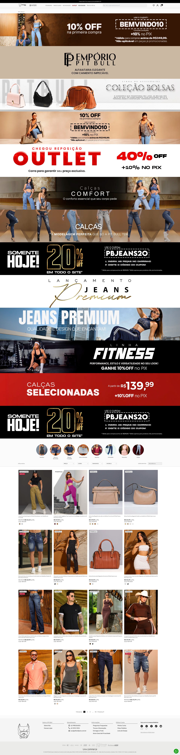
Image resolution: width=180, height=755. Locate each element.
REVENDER (81, 5)
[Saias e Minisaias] (83, 450)
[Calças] (138, 450)
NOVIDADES (67, 5)
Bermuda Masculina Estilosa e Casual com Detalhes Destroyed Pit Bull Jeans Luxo (140, 696)
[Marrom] (57, 524)
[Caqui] (20, 524)
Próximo (100, 712)
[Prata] (92, 584)
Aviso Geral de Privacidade (101, 733)
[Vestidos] (41, 450)
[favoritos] (154, 5)
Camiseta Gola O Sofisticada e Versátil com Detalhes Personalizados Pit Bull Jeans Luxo (70, 636)
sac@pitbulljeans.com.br (78, 731)
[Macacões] (124, 450)
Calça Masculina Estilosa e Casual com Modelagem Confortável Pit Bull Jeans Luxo (105, 696)
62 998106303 (75, 725)
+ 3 (97, 524)
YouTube (161, 726)
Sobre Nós (47, 725)
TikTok (156, 726)
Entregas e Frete (98, 731)
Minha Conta (121, 725)
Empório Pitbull (33, 5)
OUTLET (74, 5)
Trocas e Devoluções (99, 728)
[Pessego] (57, 584)
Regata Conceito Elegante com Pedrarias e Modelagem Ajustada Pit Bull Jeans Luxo (70, 696)
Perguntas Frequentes (100, 725)
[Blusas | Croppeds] (69, 450)
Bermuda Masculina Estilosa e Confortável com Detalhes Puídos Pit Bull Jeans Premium (34, 576)
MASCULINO (57, 5)
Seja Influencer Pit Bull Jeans (147, 732)
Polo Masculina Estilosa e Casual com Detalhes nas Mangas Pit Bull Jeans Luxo (34, 696)
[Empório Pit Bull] (142, 726)
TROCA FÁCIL (91, 5)
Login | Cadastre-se (157, 5)
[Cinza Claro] (22, 524)
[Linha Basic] (110, 450)
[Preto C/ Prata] (55, 704)
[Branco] (125, 584)
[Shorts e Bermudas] (55, 450)
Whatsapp (176, 751)
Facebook (151, 726)
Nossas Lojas (48, 728)
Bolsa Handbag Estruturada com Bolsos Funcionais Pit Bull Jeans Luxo (104, 516)
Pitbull (22, 5)
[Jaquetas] (96, 450)
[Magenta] (55, 524)
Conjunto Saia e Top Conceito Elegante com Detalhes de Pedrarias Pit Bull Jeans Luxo (141, 576)
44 (95, 712)
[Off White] (130, 524)
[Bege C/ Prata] (57, 704)
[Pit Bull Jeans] (146, 726)
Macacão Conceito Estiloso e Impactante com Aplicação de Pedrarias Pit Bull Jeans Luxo (70, 576)
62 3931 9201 (75, 728)
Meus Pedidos (122, 728)
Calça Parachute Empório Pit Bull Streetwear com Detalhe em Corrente (33, 516)
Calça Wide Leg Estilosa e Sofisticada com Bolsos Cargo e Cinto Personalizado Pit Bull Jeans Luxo (33, 636)
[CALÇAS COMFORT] (90, 193)
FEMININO (48, 5)
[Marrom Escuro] (90, 644)
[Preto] (55, 584)
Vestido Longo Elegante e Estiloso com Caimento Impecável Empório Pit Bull (105, 636)
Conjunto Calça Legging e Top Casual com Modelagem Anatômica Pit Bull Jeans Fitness (70, 516)
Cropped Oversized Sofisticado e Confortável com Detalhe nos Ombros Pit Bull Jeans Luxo (139, 636)
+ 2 (132, 524)
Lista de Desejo (122, 731)
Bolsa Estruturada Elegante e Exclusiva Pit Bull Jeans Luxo (103, 576)
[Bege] (90, 524)
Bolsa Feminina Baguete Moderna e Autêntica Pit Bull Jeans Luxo (140, 516)
